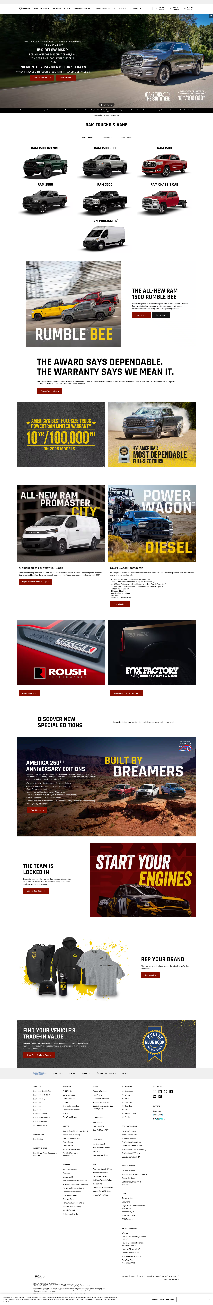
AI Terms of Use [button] (128, 1215)
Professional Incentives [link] (131, 1142)
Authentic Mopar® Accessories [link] (75, 1184)
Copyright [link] (126, 1202)
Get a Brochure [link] (69, 1099)
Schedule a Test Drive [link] (71, 1150)
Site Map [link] (72, 1073)
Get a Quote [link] (97, 1184)
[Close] (209, 1299)
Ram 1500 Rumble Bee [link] (42, 1091)
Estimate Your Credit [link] (101, 1195)
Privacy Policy (89, 1299)
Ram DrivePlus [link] (128, 1261)
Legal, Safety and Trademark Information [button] (133, 1207)
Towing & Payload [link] (99, 1091)
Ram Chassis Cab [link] (40, 1114)
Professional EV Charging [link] (132, 1153)
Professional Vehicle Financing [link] (134, 1150)
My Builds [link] (125, 1099)
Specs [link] (65, 1113)
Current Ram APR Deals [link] (102, 1191)
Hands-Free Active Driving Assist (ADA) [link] (103, 1107)
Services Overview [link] (70, 1170)
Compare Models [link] (69, 1095)
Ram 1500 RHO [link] (39, 1099)
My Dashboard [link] (127, 1091)
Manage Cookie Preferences (163, 1299)
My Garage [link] (126, 1110)
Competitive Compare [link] (71, 1110)
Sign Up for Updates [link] (71, 1106)
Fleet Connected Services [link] (132, 1146)
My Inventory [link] (127, 1102)
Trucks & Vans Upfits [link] (130, 1135)
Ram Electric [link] (97, 1123)
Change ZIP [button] (115, 115)
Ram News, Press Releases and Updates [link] (45, 1154)
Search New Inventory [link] (71, 1135)
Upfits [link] (65, 1102)
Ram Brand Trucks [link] (70, 1117)
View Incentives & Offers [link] (102, 1169)
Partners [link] (96, 1151)
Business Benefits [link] (129, 1138)
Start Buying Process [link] (71, 1138)
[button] (41, 9)
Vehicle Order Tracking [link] (72, 1207)
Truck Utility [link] (97, 1095)
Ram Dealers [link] (68, 1146)
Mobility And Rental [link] (70, 1214)
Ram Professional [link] (129, 1131)
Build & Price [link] (67, 1091)
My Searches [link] (127, 1106)
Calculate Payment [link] (100, 1176)
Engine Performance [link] (101, 1099)
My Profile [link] (126, 1117)
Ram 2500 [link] (37, 1106)
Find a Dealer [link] (68, 1142)
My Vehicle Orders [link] (129, 1113)
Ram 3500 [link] (37, 1110)
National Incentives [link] (100, 1173)
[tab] (87, 137)
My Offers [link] (126, 1095)
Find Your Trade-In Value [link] (102, 1180)
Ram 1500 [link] (37, 1103)
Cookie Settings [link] (128, 1178)
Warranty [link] (125, 1233)
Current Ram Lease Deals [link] (103, 1188)
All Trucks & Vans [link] (40, 1125)
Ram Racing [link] (38, 1139)
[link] (24, 9)
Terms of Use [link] (127, 1198)
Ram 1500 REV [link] (98, 1126)
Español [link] (125, 1073)
